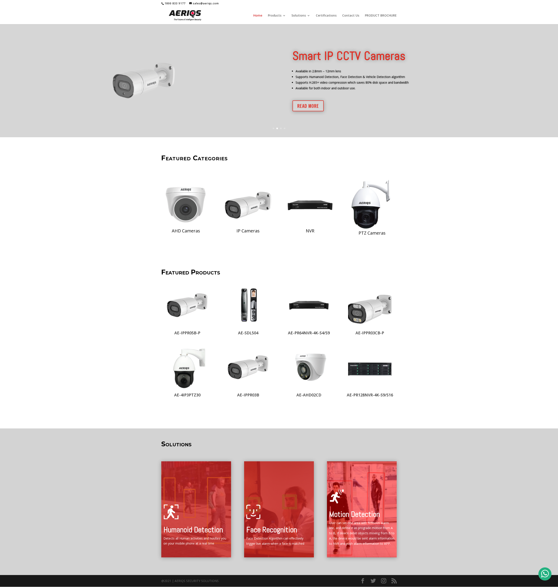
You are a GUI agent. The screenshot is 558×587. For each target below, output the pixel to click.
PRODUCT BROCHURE (381, 15)
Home (257, 15)
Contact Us (350, 15)
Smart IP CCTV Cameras (349, 55)
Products (274, 15)
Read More (308, 106)
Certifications (326, 15)
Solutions (298, 15)
